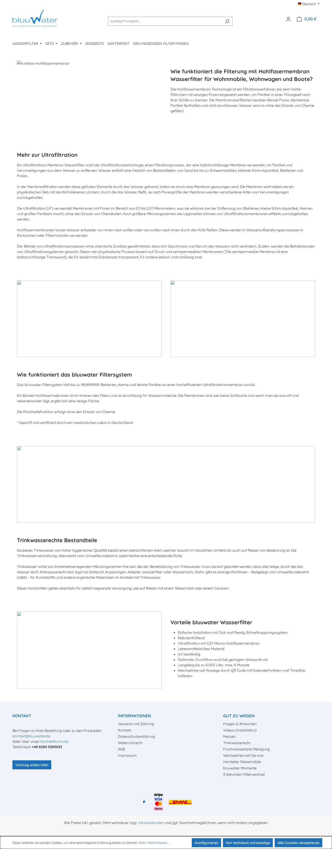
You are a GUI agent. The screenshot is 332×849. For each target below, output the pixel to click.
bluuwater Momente (240, 768)
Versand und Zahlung (136, 724)
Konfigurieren (206, 842)
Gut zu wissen (239, 715)
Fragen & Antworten (240, 724)
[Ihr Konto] (288, 18)
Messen (229, 736)
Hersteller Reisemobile (242, 761)
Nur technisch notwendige (248, 842)
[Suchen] (227, 21)
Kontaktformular (54, 741)
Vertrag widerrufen (31, 765)
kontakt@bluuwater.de (31, 736)
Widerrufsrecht (130, 742)
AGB (121, 749)
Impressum (127, 755)
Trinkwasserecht (236, 742)
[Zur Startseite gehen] (35, 18)
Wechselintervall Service (243, 755)
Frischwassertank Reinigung (246, 749)
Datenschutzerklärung (136, 736)
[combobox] (165, 21)
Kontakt (124, 730)
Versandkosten (151, 822)
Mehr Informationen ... (154, 843)
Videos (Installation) (240, 730)
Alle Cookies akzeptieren (298, 842)
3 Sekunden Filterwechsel (244, 774)
